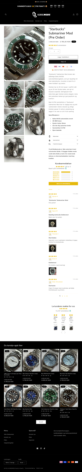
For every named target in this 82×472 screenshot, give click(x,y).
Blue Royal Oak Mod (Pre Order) (68, 373)
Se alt (41, 422)
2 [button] (62, 296)
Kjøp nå (63, 61)
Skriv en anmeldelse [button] (63, 183)
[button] (6, 14)
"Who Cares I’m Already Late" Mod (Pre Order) (12, 374)
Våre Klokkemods (9, 434)
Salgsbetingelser (9, 442)
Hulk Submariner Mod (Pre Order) (49, 409)
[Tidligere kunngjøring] (19, 2)
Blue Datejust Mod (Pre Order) (30, 373)
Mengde (51, 48)
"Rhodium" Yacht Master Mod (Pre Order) (68, 409)
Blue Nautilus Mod (27, 409)
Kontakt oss (7, 437)
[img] (53, 194)
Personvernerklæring (30, 468)
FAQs (5, 440)
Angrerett (31, 440)
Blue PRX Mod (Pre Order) (47, 373)
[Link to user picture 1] (52, 223)
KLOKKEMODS (11, 468)
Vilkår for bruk (39, 468)
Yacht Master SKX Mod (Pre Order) (12, 409)
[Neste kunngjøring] (63, 2)
